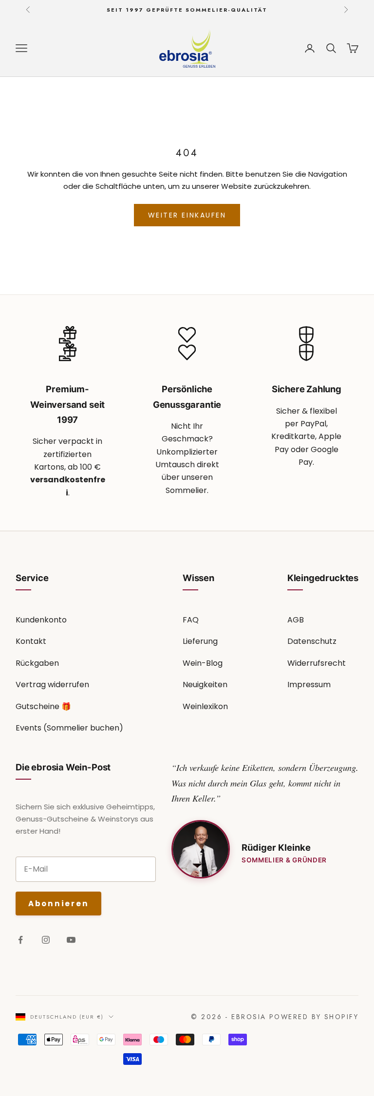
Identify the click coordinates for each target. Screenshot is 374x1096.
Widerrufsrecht (316, 663)
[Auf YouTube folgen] (71, 940)
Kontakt (31, 641)
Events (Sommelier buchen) (69, 727)
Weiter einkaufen (187, 215)
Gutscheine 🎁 (43, 706)
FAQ (191, 619)
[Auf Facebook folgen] (20, 940)
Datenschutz (312, 641)
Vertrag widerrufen (52, 684)
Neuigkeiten (205, 684)
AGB (295, 619)
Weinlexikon (205, 706)
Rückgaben (37, 663)
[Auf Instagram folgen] (46, 940)
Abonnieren (58, 903)
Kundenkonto (41, 619)
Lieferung (200, 641)
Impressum (309, 684)
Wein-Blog (203, 663)
